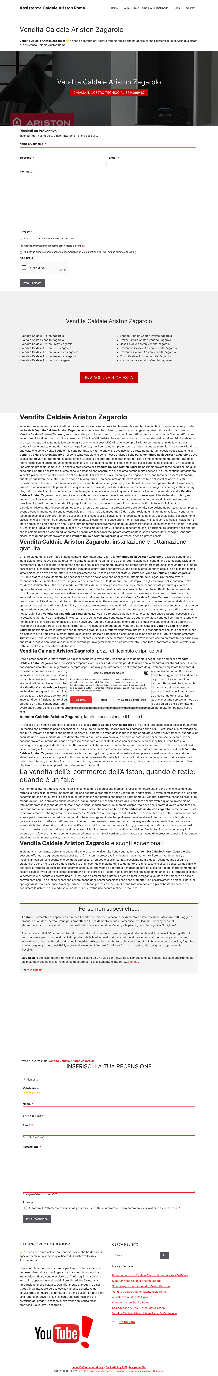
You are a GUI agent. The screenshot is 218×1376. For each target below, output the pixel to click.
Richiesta (27, 171)
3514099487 (127, 1322)
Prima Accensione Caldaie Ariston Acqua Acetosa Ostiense (150, 1275)
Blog (177, 7)
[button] (146, 673)
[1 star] (25, 1093)
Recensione (30, 1146)
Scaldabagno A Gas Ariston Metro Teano (138, 1308)
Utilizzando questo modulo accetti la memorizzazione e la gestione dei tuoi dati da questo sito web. (79, 252)
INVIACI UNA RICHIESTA (109, 377)
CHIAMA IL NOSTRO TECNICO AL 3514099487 (109, 93)
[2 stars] (28, 1093)
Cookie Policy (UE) (116, 1367)
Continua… (133, 961)
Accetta (81, 699)
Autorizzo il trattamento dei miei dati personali (49, 238)
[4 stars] (35, 1093)
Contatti (190, 7)
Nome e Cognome (33, 143)
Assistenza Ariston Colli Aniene (132, 1297)
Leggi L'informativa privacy (88, 1367)
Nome (27, 1104)
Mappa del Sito (137, 1367)
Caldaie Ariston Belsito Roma (130, 1302)
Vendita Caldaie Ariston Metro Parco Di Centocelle (144, 1313)
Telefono (27, 157)
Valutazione (31, 1088)
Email (114, 157)
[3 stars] (31, 1093)
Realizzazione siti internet (98, 1370)
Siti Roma (158, 1370)
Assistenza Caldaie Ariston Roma (52, 8)
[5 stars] (38, 1093)
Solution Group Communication (133, 1370)
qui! (83, 245)
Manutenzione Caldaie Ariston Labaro (136, 1280)
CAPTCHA (26, 258)
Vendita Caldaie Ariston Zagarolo (70, 1060)
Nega (104, 699)
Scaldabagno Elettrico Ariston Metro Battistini (141, 1286)
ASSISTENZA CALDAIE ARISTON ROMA (146, 7)
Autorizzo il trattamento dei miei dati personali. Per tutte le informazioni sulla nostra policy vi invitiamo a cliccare (103, 1208)
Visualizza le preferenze (132, 699)
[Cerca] (164, 1255)
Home (114, 7)
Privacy (26, 231)
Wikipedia (36, 969)
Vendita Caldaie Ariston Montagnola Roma (139, 1291)
